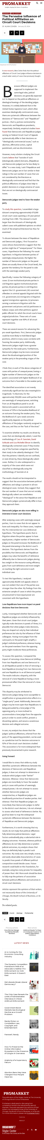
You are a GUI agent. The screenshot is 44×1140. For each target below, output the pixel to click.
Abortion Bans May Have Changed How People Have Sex (15, 1074)
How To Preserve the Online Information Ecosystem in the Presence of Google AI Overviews (16, 1050)
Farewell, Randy (12, 1034)
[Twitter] (17, 33)
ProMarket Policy (33, 1113)
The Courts (16, 13)
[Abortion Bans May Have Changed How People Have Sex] (34, 1075)
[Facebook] (11, 33)
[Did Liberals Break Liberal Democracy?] (34, 985)
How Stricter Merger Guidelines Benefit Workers (11, 931)
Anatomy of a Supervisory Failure (16, 1061)
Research (6, 13)
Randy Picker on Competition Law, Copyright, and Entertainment (12, 1024)
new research (9, 71)
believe (11, 157)
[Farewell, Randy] (34, 1037)
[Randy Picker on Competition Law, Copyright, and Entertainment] (34, 1024)
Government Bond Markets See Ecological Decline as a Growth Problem (15, 1011)
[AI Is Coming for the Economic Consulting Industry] (34, 955)
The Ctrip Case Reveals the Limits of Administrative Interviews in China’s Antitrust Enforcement (16, 997)
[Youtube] (35, 1130)
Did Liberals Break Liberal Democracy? (16, 983)
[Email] (22, 33)
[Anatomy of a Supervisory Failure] (34, 1063)
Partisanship (29, 913)
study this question (13, 209)
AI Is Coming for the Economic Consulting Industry (14, 954)
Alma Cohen (11, 26)
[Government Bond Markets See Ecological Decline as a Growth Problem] (34, 1010)
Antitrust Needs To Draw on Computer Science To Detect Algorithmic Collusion (32, 932)
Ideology (19, 913)
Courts (11, 913)
